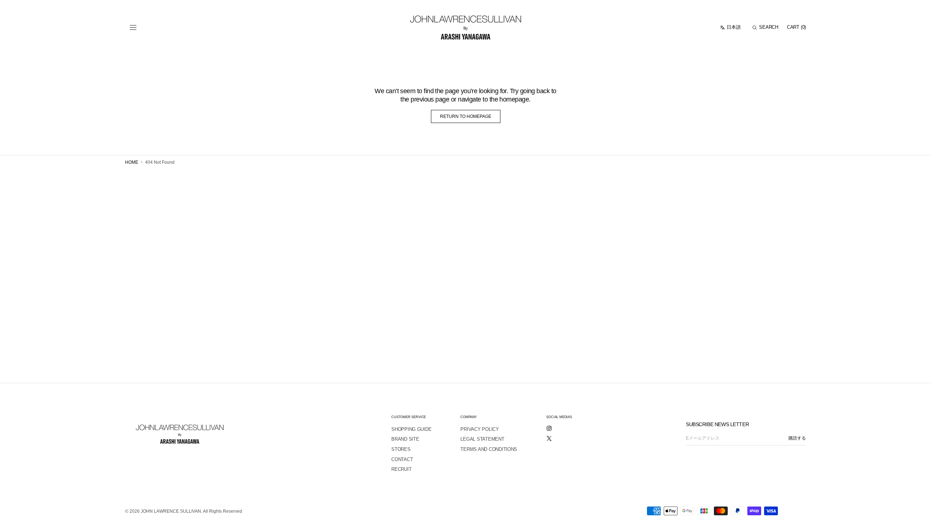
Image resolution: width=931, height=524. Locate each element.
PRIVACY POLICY (479, 429)
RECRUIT (401, 469)
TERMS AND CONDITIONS (488, 449)
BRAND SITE (405, 439)
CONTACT (402, 459)
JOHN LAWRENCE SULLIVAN (171, 511)
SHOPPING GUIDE (411, 429)
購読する (797, 438)
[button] (133, 28)
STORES (400, 449)
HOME (131, 162)
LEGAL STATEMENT (482, 439)
